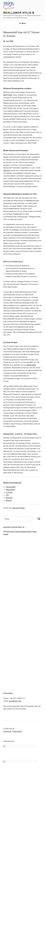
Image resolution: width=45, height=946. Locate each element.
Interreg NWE (11, 487)
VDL (8, 49)
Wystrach (6, 170)
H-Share (9, 492)
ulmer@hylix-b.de (15, 701)
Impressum (7, 731)
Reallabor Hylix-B (18, 12)
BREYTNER (7, 95)
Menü (24, 23)
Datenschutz (17, 731)
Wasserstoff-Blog (18, 508)
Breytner (9, 500)
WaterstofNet (31, 365)
